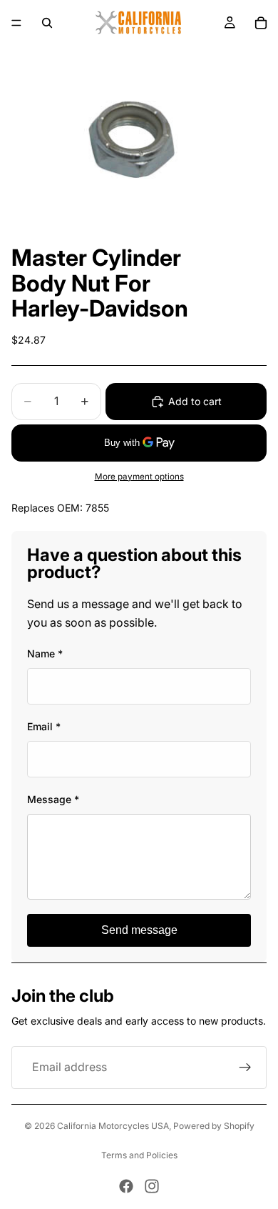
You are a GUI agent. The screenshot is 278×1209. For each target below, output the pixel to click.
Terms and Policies (139, 1155)
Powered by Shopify (213, 1125)
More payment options (139, 477)
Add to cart (195, 401)
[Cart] (261, 23)
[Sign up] (245, 1068)
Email (44, 726)
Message (53, 799)
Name (45, 653)
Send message (139, 930)
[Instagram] (151, 1186)
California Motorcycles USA (113, 1125)
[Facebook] (126, 1186)
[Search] (47, 23)
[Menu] (16, 22)
